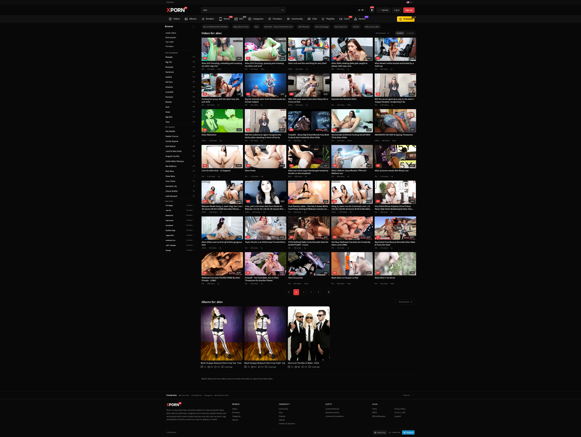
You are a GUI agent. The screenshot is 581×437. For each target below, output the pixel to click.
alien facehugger (322, 26)
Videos (234, 409)
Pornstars (169, 46)
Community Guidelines (334, 416)
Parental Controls (332, 412)
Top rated (169, 42)
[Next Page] (329, 292)
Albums (235, 420)
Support (397, 416)
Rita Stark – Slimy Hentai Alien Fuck (278, 26)
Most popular (171, 37)
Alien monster (303, 26)
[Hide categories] (193, 26)
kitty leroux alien (372, 26)
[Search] (282, 10)
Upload (282, 420)
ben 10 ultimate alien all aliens (215, 26)
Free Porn (170, 2)
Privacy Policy (399, 409)
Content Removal (332, 409)
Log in (396, 10)
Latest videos (171, 33)
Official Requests (378, 416)
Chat (280, 412)
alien (256, 26)
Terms (374, 409)
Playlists (282, 416)
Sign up (408, 10)
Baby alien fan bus (241, 26)
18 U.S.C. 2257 (399, 412)
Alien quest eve (341, 26)
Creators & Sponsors (287, 423)
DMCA (374, 412)
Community (283, 409)
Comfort (400, 33)
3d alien (356, 26)
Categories (236, 416)
